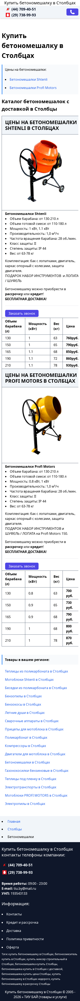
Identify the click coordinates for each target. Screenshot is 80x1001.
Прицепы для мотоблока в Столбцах (34, 729)
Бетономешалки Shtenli (28, 79)
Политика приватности (25, 939)
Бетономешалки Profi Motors (33, 87)
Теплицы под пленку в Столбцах (30, 779)
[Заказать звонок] (72, 12)
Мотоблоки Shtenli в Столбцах (29, 679)
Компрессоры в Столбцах (25, 745)
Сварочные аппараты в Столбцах (31, 721)
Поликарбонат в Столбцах (26, 737)
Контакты (14, 914)
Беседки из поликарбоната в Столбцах (36, 688)
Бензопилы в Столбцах (23, 696)
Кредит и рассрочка (22, 922)
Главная (14, 821)
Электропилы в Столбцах (25, 803)
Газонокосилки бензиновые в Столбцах (36, 770)
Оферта (12, 947)
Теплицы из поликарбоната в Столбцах (36, 671)
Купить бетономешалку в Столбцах (40, 3)
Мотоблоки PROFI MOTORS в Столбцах (36, 795)
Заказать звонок (22, 313)
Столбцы (15, 829)
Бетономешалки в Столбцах (27, 762)
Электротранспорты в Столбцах (30, 787)
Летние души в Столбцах (25, 712)
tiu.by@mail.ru (25, 888)
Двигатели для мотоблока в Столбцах (35, 754)
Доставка (13, 930)
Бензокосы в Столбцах (23, 704)
